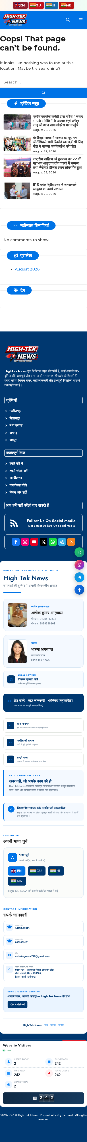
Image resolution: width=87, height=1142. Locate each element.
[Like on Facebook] (79, 590)
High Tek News (27, 1115)
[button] (68, 19)
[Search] (43, 93)
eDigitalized (64, 1115)
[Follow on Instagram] (79, 565)
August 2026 (27, 269)
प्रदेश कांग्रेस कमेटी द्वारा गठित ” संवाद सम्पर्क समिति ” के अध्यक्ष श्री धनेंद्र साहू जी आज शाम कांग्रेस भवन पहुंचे (58, 120)
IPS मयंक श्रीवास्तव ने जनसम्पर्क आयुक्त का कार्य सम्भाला (55, 187)
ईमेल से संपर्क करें (17, 1004)
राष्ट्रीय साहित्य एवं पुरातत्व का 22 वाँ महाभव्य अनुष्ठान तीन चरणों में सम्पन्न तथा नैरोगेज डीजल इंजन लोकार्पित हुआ (57, 163)
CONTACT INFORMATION (20, 909)
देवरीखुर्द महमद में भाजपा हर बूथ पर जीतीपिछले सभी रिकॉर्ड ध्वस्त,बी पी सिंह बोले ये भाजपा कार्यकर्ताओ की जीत (58, 142)
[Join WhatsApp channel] (79, 552)
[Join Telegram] (79, 577)
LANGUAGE (11, 835)
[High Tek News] (14, 20)
